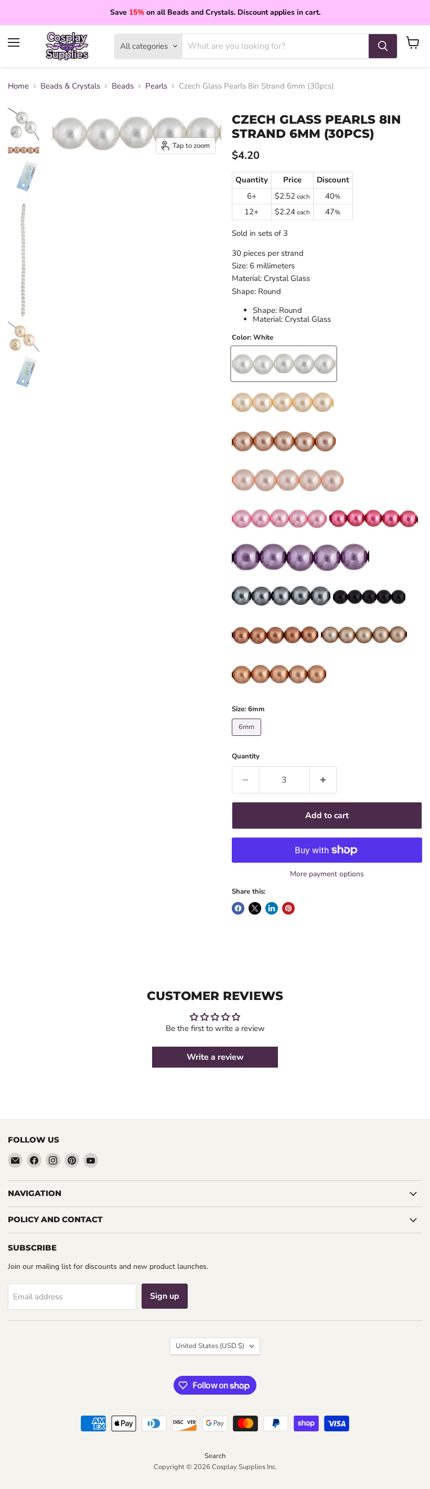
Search (215, 1456)
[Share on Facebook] (238, 908)
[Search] (383, 46)
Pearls (156, 86)
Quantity (246, 756)
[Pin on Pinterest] (288, 908)
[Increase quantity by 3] (323, 780)
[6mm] (248, 738)
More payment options (327, 874)
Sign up (164, 1296)
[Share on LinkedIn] (271, 908)
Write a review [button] (215, 1057)
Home (18, 86)
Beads (123, 86)
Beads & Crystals (70, 86)
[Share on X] (255, 908)
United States (210, 1346)
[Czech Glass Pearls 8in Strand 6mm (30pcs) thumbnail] (23, 124)
